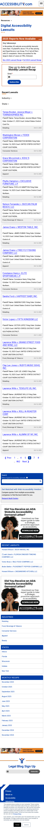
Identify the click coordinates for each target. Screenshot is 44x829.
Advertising (9, 801)
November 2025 (8, 682)
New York (5, 671)
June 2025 (6, 701)
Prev (7, 458)
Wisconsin (6, 661)
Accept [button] (17, 825)
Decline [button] (26, 825)
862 (18, 461)
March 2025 (6, 716)
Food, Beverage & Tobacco (12, 626)
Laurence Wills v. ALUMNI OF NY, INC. (20, 434)
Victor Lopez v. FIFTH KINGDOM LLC (20, 319)
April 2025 (6, 711)
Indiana (4, 666)
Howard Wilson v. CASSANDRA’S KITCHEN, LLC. (19, 571)
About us (8, 795)
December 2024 (8, 730)
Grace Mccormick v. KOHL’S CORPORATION (16, 159)
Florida (4, 656)
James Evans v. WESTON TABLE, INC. (20, 227)
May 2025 (5, 706)
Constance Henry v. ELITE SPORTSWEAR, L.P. (15, 274)
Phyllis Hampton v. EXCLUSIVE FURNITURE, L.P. (17, 182)
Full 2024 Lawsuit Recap (32, 60)
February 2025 (7, 721)
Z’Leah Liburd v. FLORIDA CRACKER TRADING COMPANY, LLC (19, 555)
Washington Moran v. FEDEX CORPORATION (16, 136)
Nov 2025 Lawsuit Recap (12, 60)
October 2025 (7, 687)
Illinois (4, 652)
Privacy (8, 791)
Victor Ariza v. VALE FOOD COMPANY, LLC (17, 562)
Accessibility (10, 798)
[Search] (40, 481)
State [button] (4, 104)
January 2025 (7, 725)
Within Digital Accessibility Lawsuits (13, 478)
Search (4, 475)
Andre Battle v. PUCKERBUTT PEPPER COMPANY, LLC (22, 567)
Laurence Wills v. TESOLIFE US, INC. (20, 388)
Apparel (5, 636)
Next (25, 461)
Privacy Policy (17, 814)
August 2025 (6, 696)
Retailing (5, 621)
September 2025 (8, 692)
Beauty (4, 641)
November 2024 (8, 735)
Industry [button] (6, 98)
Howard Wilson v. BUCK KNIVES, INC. (15, 550)
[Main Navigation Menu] (41, 3)
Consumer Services (9, 631)
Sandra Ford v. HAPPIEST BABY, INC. (20, 296)
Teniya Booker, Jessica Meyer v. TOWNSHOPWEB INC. (18, 113)
